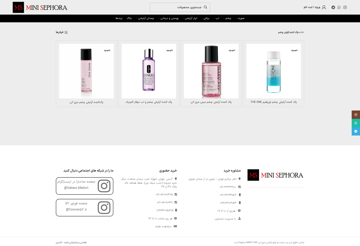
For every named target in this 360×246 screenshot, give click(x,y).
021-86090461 (166, 203)
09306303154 (228, 203)
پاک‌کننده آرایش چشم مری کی (86, 102)
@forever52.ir (76, 209)
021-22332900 (228, 187)
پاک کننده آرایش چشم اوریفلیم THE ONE (273, 102)
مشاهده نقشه (163, 227)
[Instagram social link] (345, 7)
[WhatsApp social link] (339, 7)
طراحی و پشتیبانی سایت (75, 242)
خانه (302, 32)
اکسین (59, 242)
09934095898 (165, 210)
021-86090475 (165, 195)
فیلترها (59, 32)
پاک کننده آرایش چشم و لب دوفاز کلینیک (149, 102)
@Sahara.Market (76, 188)
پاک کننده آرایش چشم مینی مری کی (211, 102)
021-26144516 (228, 195)
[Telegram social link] (333, 7)
